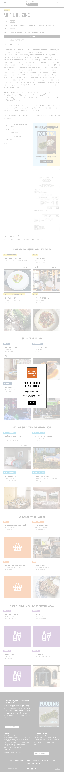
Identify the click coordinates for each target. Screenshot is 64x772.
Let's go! (32, 402)
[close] (44, 366)
